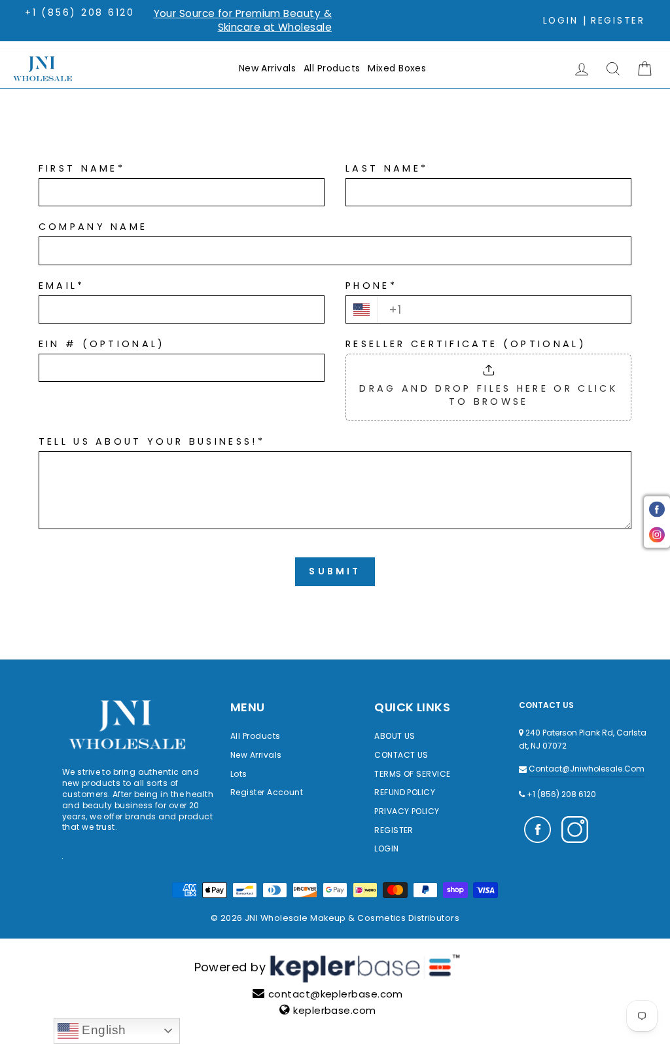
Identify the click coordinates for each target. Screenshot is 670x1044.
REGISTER (394, 830)
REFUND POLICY (404, 792)
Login (560, 20)
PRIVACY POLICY (406, 811)
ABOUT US (394, 735)
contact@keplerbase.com (335, 994)
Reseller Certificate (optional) (465, 343)
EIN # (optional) (102, 343)
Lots (238, 773)
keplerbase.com (334, 1010)
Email (62, 285)
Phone (371, 285)
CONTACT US (401, 754)
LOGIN (386, 848)
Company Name (93, 226)
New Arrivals (267, 68)
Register (618, 20)
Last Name (386, 168)
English (102, 1030)
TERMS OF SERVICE (412, 773)
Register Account (266, 792)
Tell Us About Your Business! (152, 441)
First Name (82, 168)
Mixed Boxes (397, 68)
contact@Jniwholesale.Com (586, 768)
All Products (332, 68)
